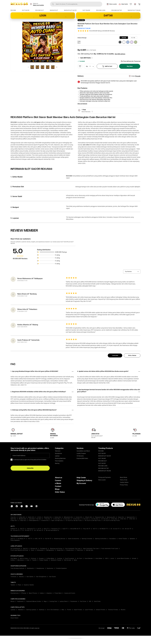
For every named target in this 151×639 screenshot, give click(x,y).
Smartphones (15, 593)
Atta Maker (14, 558)
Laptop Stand (64, 601)
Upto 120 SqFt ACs (57, 520)
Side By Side (89, 550)
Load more (115, 355)
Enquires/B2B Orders (82, 458)
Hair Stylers (30, 576)
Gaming (57, 463)
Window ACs (22, 519)
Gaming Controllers (101, 538)
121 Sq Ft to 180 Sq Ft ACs (73, 520)
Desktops (41, 609)
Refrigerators (50, 550)
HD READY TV (104, 528)
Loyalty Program (81, 453)
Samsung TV (31, 528)
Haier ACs (121, 517)
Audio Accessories (73, 538)
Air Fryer (79, 558)
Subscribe (30, 468)
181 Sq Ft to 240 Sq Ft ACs (92, 520)
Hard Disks (97, 601)
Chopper (41, 558)
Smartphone (58, 453)
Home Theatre (123, 538)
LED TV (13, 538)
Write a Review (132, 355)
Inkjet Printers (78, 609)
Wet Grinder (67, 560)
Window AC (34, 548)
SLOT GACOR (25, 10)
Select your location (38, 5)
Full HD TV (48, 538)
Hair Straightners (41, 576)
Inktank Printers (100, 609)
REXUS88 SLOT (39, 10)
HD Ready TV (21, 538)
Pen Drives (83, 601)
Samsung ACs (111, 517)
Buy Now (130, 66)
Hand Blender (89, 558)
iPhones (23, 593)
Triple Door (80, 550)
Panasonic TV (55, 528)
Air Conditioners (15, 548)
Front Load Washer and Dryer (19, 550)
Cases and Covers (69, 593)
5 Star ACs (23, 520)
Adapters (49, 593)
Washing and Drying (56, 548)
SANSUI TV (14, 528)
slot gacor (37, 122)
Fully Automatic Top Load (72, 548)
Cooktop (59, 558)
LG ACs (39, 517)
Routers (123, 609)
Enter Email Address (19, 455)
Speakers (132, 538)
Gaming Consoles (87, 538)
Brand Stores (123, 477)
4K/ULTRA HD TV (75, 528)
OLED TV (65, 528)
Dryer (32, 550)
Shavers (21, 576)
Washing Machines (60, 458)
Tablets (13, 585)
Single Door (60, 550)
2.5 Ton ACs (104, 519)
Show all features (82, 103)
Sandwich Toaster (56, 560)
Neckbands (30, 568)
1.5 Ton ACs (66, 519)
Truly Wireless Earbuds (17, 568)
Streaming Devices (59, 538)
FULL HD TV (86, 528)
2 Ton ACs (85, 519)
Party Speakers (59, 461)
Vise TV (22, 528)
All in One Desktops (53, 609)
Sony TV (46, 528)
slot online (86, 145)
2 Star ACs (123, 519)
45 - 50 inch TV (15, 530)
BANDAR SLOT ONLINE (134, 10)
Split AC (25, 548)
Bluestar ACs (48, 517)
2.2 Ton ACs (95, 519)
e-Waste (58, 483)
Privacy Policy (124, 485)
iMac (63, 609)
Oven (28, 560)
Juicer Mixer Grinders (123, 558)
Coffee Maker (50, 558)
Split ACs (13, 519)
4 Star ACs (14, 520)
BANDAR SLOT (54, 10)
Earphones (50, 568)
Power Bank (58, 593)
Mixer (75, 560)
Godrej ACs (58, 517)
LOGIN (42, 15)
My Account (81, 483)
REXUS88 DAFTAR (116, 10)
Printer (69, 609)
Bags (45, 601)
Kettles (13, 560)
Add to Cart (108, 66)
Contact (58, 486)
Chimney (33, 558)
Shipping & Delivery (84, 480)
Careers (58, 480)
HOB (106, 558)
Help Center (124, 4)
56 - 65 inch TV (38, 530)
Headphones (40, 568)
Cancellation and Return (83, 451)
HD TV (95, 528)
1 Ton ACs (47, 519)
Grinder (134, 558)
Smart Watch (14, 618)
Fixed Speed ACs (34, 520)
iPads (19, 585)
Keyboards (20, 601)
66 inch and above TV (52, 530)
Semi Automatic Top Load (91, 548)
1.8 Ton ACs (76, 519)
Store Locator (113, 4)
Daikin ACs (31, 517)
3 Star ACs (132, 519)
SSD (90, 601)
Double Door (70, 550)
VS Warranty (80, 456)
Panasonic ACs (99, 517)
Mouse (13, 601)
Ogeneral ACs (131, 517)
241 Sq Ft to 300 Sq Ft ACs (111, 520)
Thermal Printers (113, 609)
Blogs (57, 489)
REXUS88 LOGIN (100, 10)
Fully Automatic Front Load (109, 548)
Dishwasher (40, 550)
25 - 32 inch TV (115, 528)
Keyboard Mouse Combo (33, 601)
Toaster (34, 560)
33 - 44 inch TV (126, 528)
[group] (124, 37)
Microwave (20, 560)
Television (57, 451)
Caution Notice (124, 482)
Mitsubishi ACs (68, 517)
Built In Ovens (24, 558)
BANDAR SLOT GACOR (70, 10)
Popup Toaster (43, 560)
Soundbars (112, 538)
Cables (42, 593)
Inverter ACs (45, 520)
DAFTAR (108, 15)
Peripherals (73, 601)
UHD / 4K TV (38, 538)
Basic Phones (33, 593)
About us (58, 477)
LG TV (39, 528)
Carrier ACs (79, 517)
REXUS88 (13, 10)
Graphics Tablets (29, 585)
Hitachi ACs (88, 517)
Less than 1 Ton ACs (35, 519)
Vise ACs (13, 517)
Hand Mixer (98, 558)
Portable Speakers (61, 568)
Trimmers (13, 576)
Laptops (57, 456)
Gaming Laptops (31, 609)
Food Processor (69, 558)
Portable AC (43, 548)
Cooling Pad (53, 601)
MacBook (21, 609)
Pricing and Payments (104, 477)
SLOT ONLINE (86, 10)
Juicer (112, 558)
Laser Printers (89, 609)
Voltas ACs (22, 517)
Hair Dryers (52, 576)
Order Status (60, 492)
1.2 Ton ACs (56, 519)
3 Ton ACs (114, 519)
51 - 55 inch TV (27, 530)
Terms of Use (123, 480)
